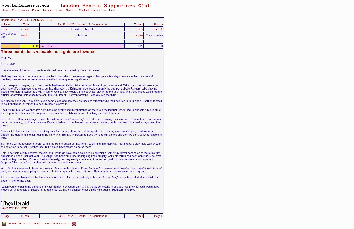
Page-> (158, 24)
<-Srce (5, 29)
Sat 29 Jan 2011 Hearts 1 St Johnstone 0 (82, 24)
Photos (36, 10)
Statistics (71, 10)
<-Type (25, 29)
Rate (60, 10)
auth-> (139, 35)
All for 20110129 (42, 20)
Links (112, 10)
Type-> (139, 29)
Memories (48, 10)
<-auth (24, 35)
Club (14, 10)
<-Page (5, 24)
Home (5, 10)
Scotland (84, 10)
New (103, 10)
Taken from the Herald (14, 208)
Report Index (8, 20)
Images (25, 10)
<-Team (25, 24)
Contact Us (24, 223)
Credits (36, 223)
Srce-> (159, 29)
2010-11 (25, 20)
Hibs (95, 10)
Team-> (138, 24)
